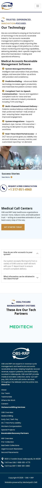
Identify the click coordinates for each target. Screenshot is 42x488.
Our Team (5, 393)
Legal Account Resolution (12, 449)
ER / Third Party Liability (11, 423)
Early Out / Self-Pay (9, 419)
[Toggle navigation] (38, 6)
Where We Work (8, 400)
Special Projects (8, 430)
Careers (4, 403)
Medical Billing (7, 416)
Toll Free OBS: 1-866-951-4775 (17, 462)
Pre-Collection (7, 442)
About (3, 390)
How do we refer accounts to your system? (18, 253)
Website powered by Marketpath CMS (21, 482)
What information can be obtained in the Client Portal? (19, 277)
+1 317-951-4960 (20, 189)
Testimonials (6, 397)
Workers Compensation (11, 426)
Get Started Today (13, 227)
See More (6, 177)
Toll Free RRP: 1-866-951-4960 (17, 466)
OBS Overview (7, 412)
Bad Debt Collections (10, 445)
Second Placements (9, 452)
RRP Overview (7, 438)
